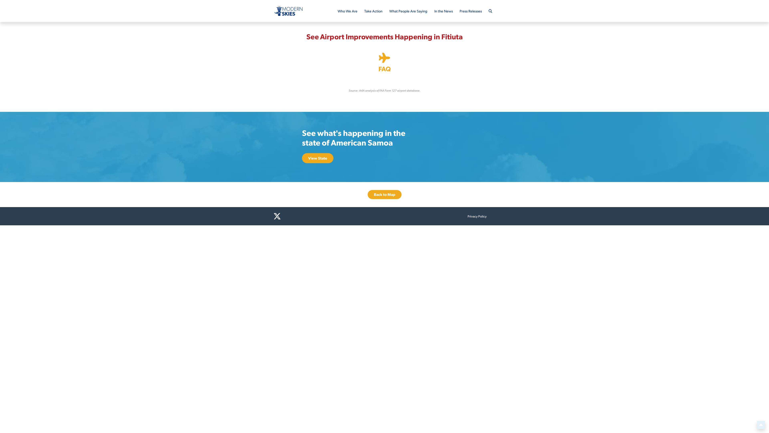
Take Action (373, 11)
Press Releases (471, 11)
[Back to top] (761, 425)
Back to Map (384, 194)
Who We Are (347, 11)
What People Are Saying (408, 11)
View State (317, 158)
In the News (443, 11)
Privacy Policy (477, 216)
